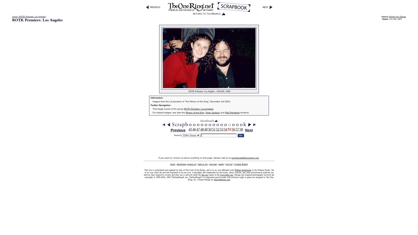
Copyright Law (226, 175)
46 (194, 129)
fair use (205, 175)
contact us (191, 164)
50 (210, 129)
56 (233, 129)
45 (190, 129)
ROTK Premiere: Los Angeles (198, 109)
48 (202, 129)
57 (237, 129)
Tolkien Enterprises (242, 170)
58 (241, 129)
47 (198, 129)
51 (214, 129)
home (172, 164)
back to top (203, 164)
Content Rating (241, 164)
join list (229, 164)
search (221, 164)
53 (221, 129)
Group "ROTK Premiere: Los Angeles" (29, 16)
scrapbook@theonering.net (245, 158)
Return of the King (195, 112)
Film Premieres (232, 112)
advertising (181, 164)
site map (213, 164)
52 (217, 129)
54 (225, 129)
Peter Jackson (213, 112)
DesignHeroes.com (222, 179)
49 (206, 129)
